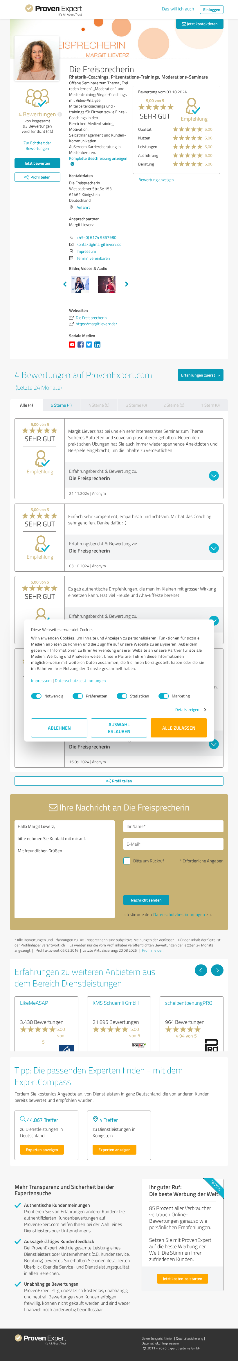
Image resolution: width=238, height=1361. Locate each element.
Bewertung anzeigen (158, 179)
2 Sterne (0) (173, 405)
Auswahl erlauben (119, 728)
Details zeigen (187, 709)
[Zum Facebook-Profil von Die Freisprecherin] (81, 347)
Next (127, 284)
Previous (65, 284)
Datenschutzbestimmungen (80, 680)
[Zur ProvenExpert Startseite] (53, 11)
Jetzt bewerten (37, 163)
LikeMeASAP (34, 1002)
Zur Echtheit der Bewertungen (37, 145)
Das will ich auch (178, 9)
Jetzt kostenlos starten (182, 1278)
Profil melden (152, 950)
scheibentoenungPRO (188, 1002)
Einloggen (211, 9)
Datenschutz (151, 1343)
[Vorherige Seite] (201, 970)
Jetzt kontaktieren (202, 23)
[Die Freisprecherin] (37, 58)
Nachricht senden (146, 900)
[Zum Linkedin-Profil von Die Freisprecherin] (98, 347)
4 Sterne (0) (99, 405)
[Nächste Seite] (217, 970)
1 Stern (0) (210, 405)
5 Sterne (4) (61, 405)
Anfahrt (83, 207)
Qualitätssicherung (189, 1338)
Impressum (41, 680)
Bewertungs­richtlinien (157, 1338)
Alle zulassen (178, 727)
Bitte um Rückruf (148, 861)
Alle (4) (26, 405)
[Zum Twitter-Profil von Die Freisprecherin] (90, 347)
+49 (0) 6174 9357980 (96, 237)
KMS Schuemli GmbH (116, 1002)
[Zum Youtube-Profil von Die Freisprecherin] (73, 347)
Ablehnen (59, 727)
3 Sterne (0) (136, 405)
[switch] (78, 696)
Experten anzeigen (42, 1149)
